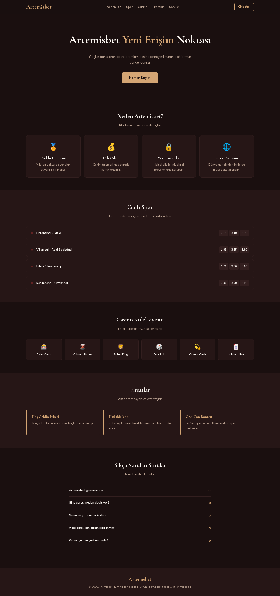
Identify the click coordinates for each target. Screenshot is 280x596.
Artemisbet (39, 6)
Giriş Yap (244, 6)
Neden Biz (114, 7)
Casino (142, 7)
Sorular (174, 7)
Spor (129, 7)
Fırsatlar (158, 7)
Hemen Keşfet (140, 78)
